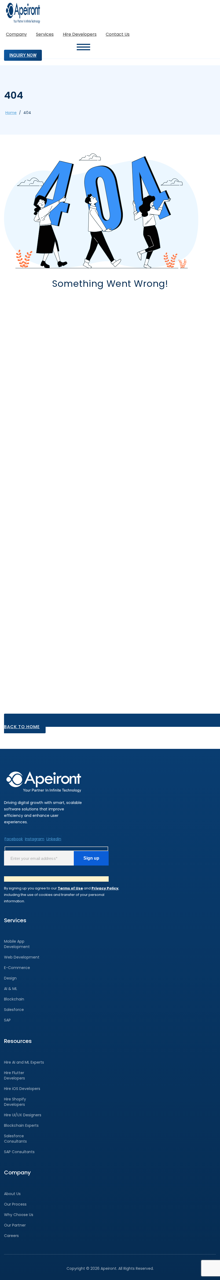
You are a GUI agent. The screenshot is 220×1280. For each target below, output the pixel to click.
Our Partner (15, 1225)
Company (16, 34)
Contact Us (118, 34)
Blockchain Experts (21, 1125)
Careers (11, 1235)
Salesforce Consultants (15, 1138)
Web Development (21, 957)
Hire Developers (80, 34)
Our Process (15, 1204)
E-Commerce (17, 967)
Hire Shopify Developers (15, 1101)
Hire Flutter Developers (14, 1075)
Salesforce (14, 1009)
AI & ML (10, 988)
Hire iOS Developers (22, 1088)
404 (27, 112)
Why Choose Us (18, 1214)
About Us (12, 1193)
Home (11, 112)
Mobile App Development (17, 944)
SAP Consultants (19, 1151)
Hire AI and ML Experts (24, 1062)
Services (45, 34)
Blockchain (14, 999)
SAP (7, 1020)
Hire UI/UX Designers (22, 1115)
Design (10, 978)
